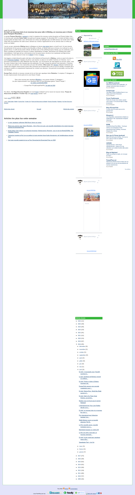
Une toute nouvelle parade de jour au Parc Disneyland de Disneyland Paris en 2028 (32, 140)
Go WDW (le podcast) (112, 83)
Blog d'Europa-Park (112, 107)
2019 (79, 341)
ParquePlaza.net (111, 160)
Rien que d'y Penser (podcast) (115, 135)
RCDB (108, 124)
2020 (79, 338)
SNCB (31, 55)
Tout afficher (127, 169)
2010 (79, 476)
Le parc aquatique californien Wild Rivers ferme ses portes (24, 122)
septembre (82, 355)
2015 (79, 461)
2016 (79, 459)
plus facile (46, 46)
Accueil (39, 109)
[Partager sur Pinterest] (19, 98)
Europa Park (21, 101)
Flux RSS (119, 59)
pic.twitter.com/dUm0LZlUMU (39, 83)
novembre (82, 349)
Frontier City (28, 101)
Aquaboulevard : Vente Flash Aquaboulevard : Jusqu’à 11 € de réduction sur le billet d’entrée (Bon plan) (117, 146)
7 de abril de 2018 (50, 85)
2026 (79, 321)
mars (81, 446)
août (80, 358)
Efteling (16, 101)
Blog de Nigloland (111, 152)
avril (80, 369)
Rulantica (59, 101)
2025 (79, 324)
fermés (36, 93)
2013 (79, 467)
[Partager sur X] (16, 98)
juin (80, 364)
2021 (79, 335)
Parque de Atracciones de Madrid (39, 101)
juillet (81, 361)
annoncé (25, 36)
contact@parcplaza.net (111, 49)
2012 (79, 470)
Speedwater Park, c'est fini (86, 442)
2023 (79, 329)
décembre (82, 346)
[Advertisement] (67, 23)
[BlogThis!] (14, 98)
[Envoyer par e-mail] (12, 98)
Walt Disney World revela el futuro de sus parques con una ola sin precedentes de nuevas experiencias (117, 163)
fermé (37, 92)
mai (80, 366)
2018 (79, 344)
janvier (81, 452)
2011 (79, 473)
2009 (79, 479)
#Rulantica (38, 79)
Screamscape (110, 90)
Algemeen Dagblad (13, 60)
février (81, 449)
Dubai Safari (11, 101)
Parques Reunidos (52, 101)
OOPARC (109, 143)
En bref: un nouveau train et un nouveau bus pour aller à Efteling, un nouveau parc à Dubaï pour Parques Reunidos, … (38, 33)
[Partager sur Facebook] (18, 98)
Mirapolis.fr (109, 115)
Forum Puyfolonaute (112, 98)
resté (32, 93)
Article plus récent (9, 109)
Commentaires (73, 488)
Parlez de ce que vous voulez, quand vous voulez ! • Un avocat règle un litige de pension (116, 101)
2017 (79, 456)
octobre (81, 352)
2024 (79, 327)
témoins (56, 65)
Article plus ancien (68, 109)
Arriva (42, 55)
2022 (79, 332)
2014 (79, 464)
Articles (66, 488)
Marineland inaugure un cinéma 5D (89, 430)
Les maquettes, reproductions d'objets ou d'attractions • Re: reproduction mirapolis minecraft (117, 118)
